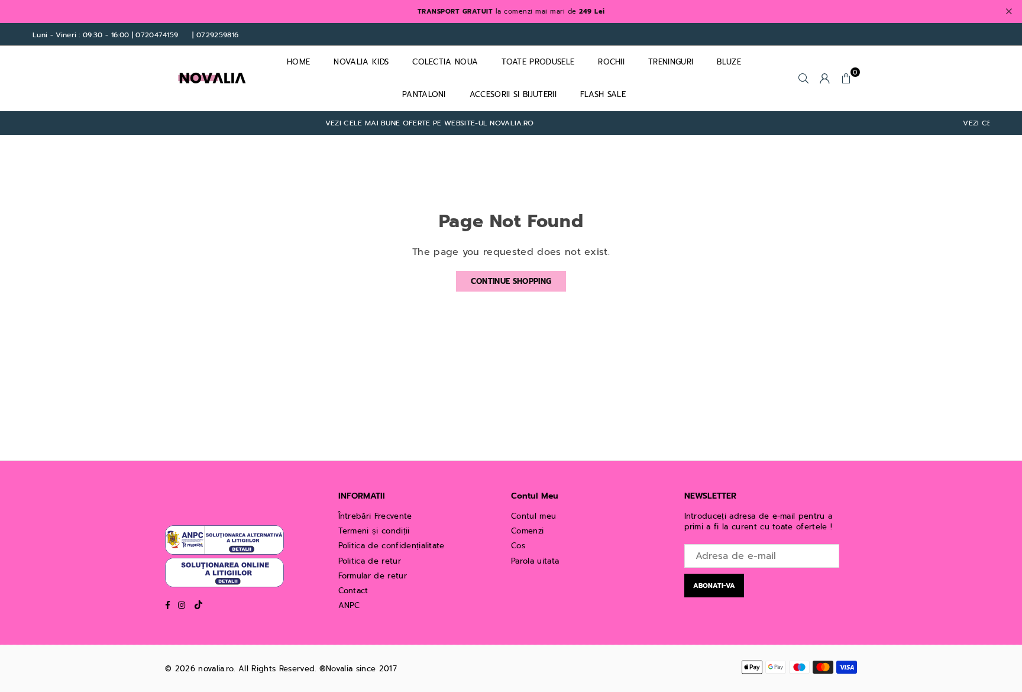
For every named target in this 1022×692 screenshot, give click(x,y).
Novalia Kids (361, 61)
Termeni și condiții (374, 530)
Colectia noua (445, 61)
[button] (846, 78)
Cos (518, 545)
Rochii (611, 61)
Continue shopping (511, 281)
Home (298, 61)
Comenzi (527, 530)
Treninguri (670, 61)
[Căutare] (803, 78)
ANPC (349, 605)
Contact (353, 590)
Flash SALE (603, 94)
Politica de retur (369, 561)
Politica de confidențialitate (391, 545)
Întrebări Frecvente (375, 516)
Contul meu (533, 516)
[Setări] (825, 78)
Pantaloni (424, 94)
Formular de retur (372, 575)
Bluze (729, 61)
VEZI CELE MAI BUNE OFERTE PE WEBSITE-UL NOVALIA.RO (416, 123)
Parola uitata (535, 561)
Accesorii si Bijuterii (513, 94)
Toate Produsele (538, 61)
